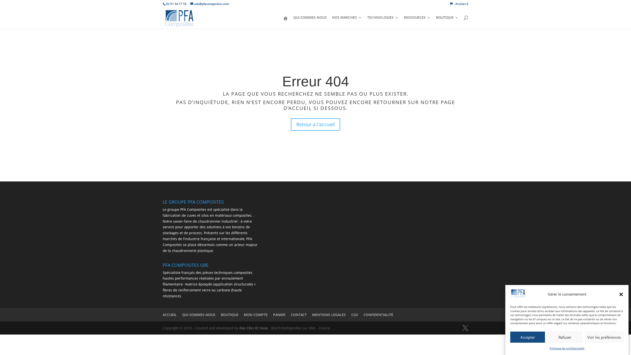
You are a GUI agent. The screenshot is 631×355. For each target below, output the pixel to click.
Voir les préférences (604, 337)
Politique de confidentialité (567, 348)
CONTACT (299, 314)
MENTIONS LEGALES (329, 314)
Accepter (527, 337)
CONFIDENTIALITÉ (378, 314)
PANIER (279, 314)
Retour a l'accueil (315, 124)
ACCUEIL (170, 314)
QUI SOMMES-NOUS (310, 18)
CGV (354, 314)
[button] (621, 294)
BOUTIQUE (445, 18)
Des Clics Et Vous (253, 328)
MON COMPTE (256, 314)
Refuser (565, 337)
